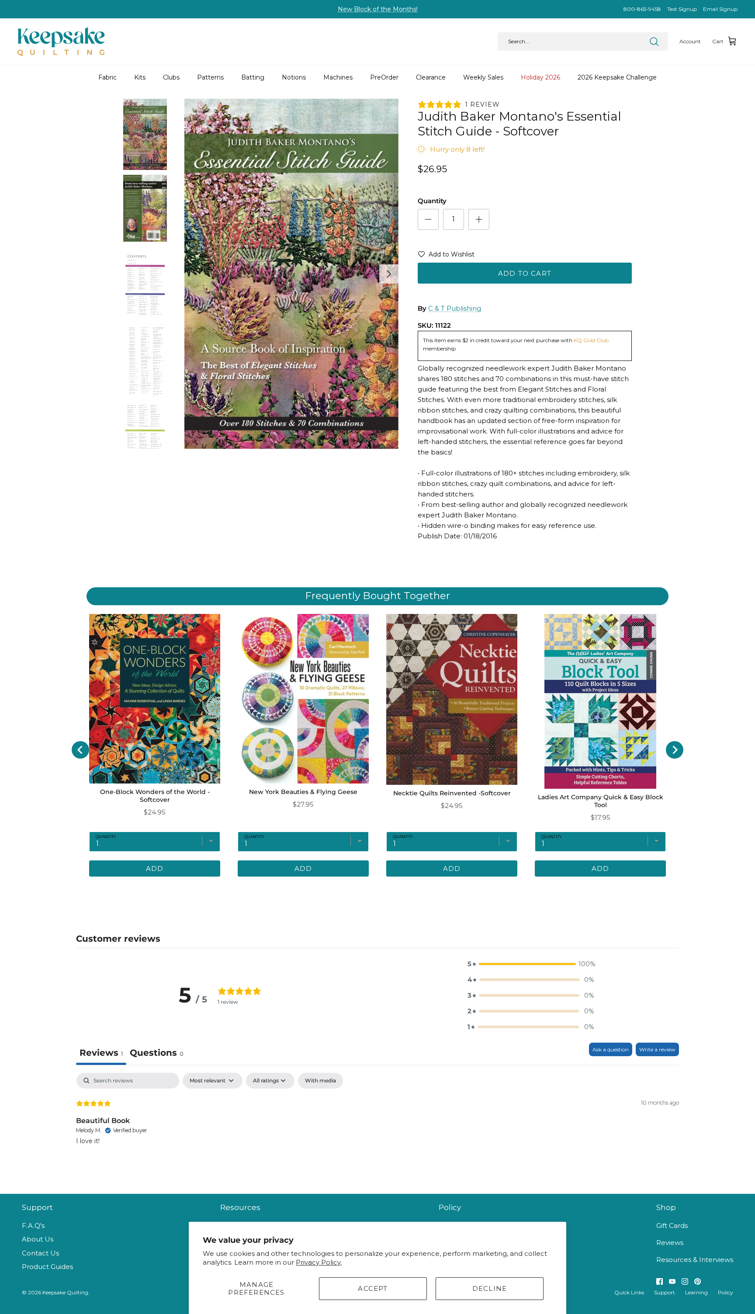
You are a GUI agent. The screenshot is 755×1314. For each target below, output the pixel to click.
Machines (338, 77)
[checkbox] (320, 1081)
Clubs (171, 77)
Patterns (210, 77)
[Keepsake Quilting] (61, 41)
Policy (725, 1292)
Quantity (432, 201)
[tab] (156, 1054)
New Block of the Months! (378, 9)
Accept (373, 1288)
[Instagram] (685, 1281)
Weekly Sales (483, 77)
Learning (696, 1292)
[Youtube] (672, 1281)
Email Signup (720, 9)
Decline (489, 1288)
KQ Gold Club (591, 340)
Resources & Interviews (694, 1259)
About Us (37, 1239)
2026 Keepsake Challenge (617, 77)
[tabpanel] (377, 1128)
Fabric (107, 77)
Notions (294, 77)
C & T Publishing (454, 308)
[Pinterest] (697, 1281)
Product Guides (47, 1266)
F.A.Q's (33, 1225)
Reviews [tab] (101, 1052)
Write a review (657, 1049)
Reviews (669, 1242)
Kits (139, 77)
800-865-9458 (642, 9)
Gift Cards (672, 1225)
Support (664, 1292)
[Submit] (654, 41)
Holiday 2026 (540, 77)
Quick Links (629, 1292)
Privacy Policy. (319, 1262)
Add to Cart (524, 273)
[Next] (388, 274)
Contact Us (40, 1253)
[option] (291, 274)
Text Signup (682, 9)
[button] (446, 256)
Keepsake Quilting (65, 1292)
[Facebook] (659, 1281)
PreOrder (384, 77)
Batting (252, 77)
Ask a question (610, 1049)
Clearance (431, 77)
